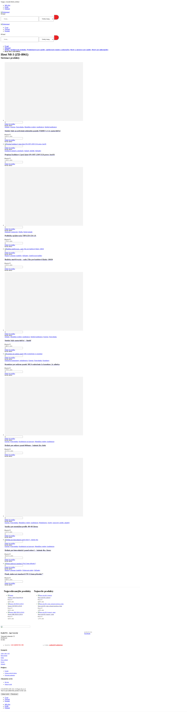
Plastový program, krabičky (13, 255)
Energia (12, 127)
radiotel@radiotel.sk (56, 645)
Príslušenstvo (43, 523)
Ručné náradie (28, 232)
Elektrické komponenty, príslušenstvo (16, 360)
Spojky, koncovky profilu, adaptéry (59, 523)
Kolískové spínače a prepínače (14, 151)
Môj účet (7, 5)
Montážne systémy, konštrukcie (34, 127)
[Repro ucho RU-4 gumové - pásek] (51, 612)
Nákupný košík (8, 684)
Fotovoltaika (20, 127)
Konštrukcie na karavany (26, 441)
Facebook (87, 633)
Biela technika (4, 655)
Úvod (6, 27)
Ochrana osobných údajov (11, 673)
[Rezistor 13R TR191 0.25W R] (19, 604)
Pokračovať (14, 694)
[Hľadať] (56, 17)
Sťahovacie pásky (27, 570)
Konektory (46, 360)
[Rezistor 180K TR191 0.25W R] (19, 612)
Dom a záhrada (4, 660)
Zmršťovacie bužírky (35, 255)
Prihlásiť (7, 9)
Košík (6, 7)
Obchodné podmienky (10, 675)
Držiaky (7, 127)
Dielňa (21, 232)
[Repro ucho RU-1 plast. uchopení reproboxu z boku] (51, 604)
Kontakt (7, 31)
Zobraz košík (5, 694)
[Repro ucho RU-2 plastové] (51, 596)
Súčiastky (38, 151)
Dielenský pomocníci (11, 232)
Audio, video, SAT (5, 653)
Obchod (7, 29)
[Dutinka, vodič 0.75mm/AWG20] (19, 596)
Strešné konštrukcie (51, 127)
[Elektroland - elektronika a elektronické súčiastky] (5, 12)
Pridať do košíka (10, 124)
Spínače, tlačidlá (29, 151)
